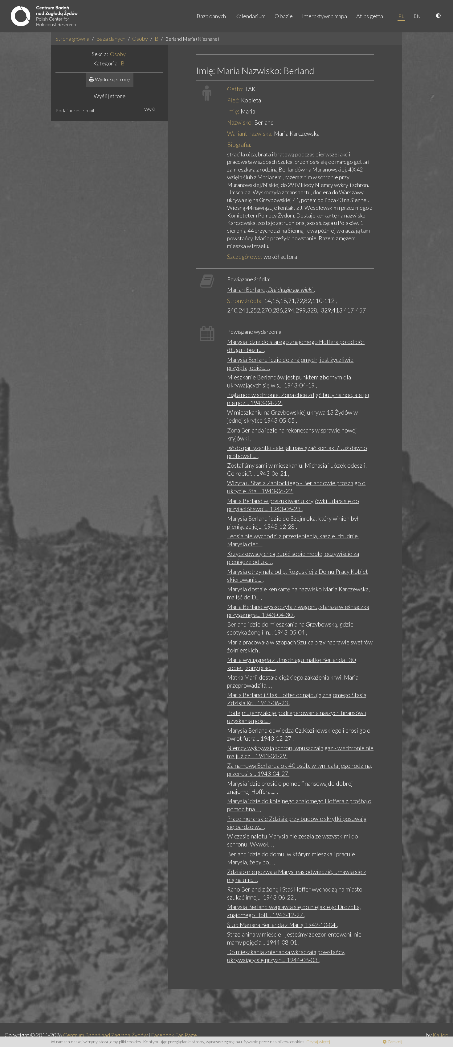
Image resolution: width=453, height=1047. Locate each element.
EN (417, 16)
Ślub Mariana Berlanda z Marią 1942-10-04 (282, 924)
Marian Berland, (269, 289)
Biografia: (239, 144)
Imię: (233, 111)
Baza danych (211, 16)
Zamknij (394, 1041)
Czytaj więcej (318, 1041)
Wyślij (150, 109)
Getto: (235, 89)
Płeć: (233, 100)
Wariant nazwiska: (250, 133)
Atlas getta (369, 16)
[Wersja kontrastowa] (439, 16)
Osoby (140, 38)
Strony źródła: (245, 300)
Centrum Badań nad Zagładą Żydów (105, 1035)
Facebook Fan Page (174, 1035)
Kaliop (440, 1035)
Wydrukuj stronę (112, 79)
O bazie (284, 16)
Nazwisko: (240, 122)
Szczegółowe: (244, 256)
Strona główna (72, 38)
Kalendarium (250, 16)
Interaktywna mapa (324, 16)
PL (401, 16)
